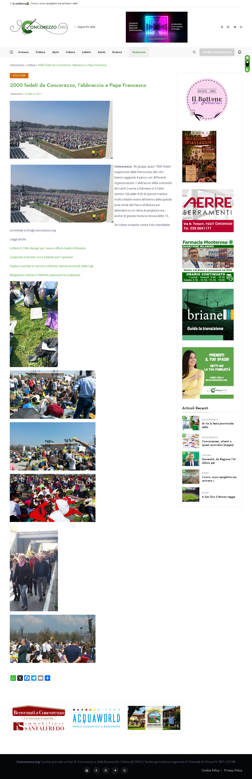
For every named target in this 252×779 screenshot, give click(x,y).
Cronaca (23, 52)
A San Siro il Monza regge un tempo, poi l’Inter (57, 3)
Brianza (117, 52)
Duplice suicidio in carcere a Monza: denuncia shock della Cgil (51, 266)
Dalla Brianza (210, 420)
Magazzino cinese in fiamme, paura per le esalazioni (45, 275)
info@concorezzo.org (217, 52)
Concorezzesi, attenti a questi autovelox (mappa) (217, 443)
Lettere (86, 52)
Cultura (70, 52)
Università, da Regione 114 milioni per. (219, 461)
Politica (40, 52)
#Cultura (19, 75)
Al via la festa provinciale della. (217, 425)
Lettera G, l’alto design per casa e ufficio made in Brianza (48, 248)
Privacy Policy (233, 770)
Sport (55, 52)
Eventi (101, 52)
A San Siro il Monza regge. (219, 497)
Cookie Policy (211, 770)
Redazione (139, 52)
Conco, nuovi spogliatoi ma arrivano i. (219, 479)
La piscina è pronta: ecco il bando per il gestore (41, 257)
